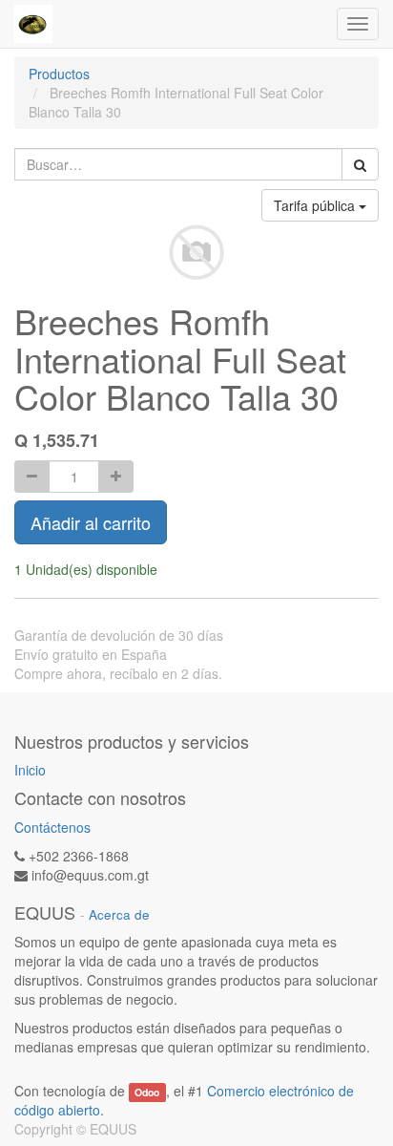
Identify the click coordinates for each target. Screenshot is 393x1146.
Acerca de (119, 914)
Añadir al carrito (91, 522)
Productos (59, 73)
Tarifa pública (316, 205)
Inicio (30, 769)
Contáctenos (52, 827)
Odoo (146, 1092)
